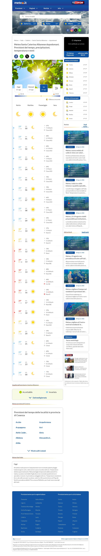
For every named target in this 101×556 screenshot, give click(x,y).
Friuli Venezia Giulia (27, 514)
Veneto (37, 506)
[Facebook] (67, 30)
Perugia (60, 517)
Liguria (23, 503)
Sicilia (23, 531)
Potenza (60, 528)
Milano (74, 503)
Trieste (60, 510)
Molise (23, 524)
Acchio (18, 422)
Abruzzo (37, 521)
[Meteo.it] (20, 2)
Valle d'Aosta (39, 499)
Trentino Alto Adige (27, 506)
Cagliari (74, 531)
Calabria (38, 528)
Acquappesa (20, 427)
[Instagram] (71, 30)
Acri (41, 427)
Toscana (37, 514)
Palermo (60, 531)
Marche (37, 510)
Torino (60, 499)
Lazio (37, 517)
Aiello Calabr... (21, 433)
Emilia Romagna (26, 510)
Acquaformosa (45, 422)
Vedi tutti (85, 232)
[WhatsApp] (79, 30)
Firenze (74, 514)
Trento (60, 506)
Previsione (70, 252)
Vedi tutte (85, 125)
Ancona (60, 514)
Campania (24, 521)
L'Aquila (74, 521)
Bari (73, 524)
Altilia (18, 443)
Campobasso (62, 524)
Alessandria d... (45, 438)
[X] (75, 30)
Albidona (19, 438)
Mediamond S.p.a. (25, 548)
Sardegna (38, 531)
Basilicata (24, 528)
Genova (60, 503)
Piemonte (24, 499)
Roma (74, 517)
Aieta (41, 433)
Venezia (74, 506)
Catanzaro (75, 528)
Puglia (37, 524)
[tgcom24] (78, 2)
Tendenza (70, 147)
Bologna (75, 510)
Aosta (74, 499)
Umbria (23, 517)
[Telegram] (33, 56)
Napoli (60, 521)
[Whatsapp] (22, 56)
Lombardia (38, 503)
